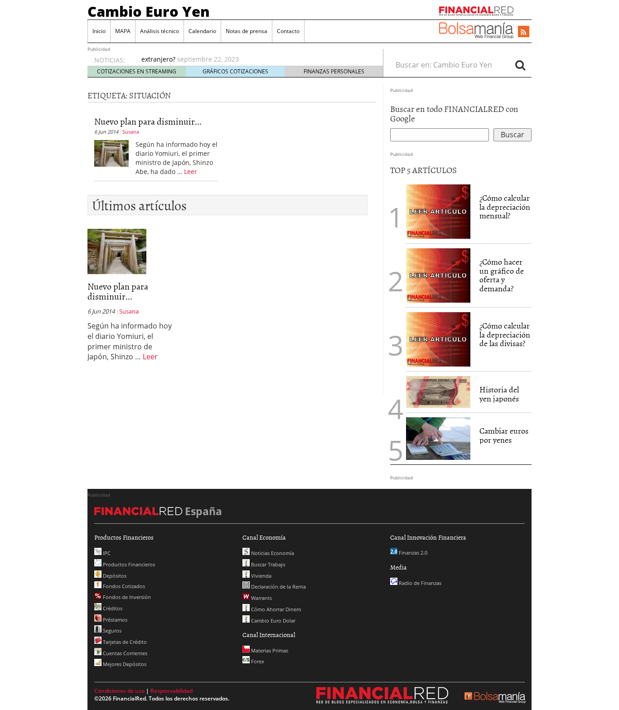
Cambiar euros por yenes (503, 435)
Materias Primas (269, 650)
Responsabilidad (171, 691)
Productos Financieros (128, 564)
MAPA (123, 31)
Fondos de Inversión (126, 597)
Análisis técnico (159, 31)
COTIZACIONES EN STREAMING (136, 71)
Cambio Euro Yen (148, 11)
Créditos (112, 608)
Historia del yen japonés (499, 394)
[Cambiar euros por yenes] (438, 438)
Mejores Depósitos (124, 664)
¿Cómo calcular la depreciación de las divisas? (504, 334)
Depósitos (114, 575)
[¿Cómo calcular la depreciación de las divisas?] (438, 338)
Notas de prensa (246, 31)
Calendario (202, 31)
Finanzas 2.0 (412, 552)
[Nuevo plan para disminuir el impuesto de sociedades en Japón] (111, 153)
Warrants (261, 597)
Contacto (288, 31)
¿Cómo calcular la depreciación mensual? (504, 207)
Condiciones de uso (119, 691)
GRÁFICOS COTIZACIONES (235, 71)
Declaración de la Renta (278, 586)
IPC (106, 553)
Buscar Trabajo (267, 564)
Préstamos (114, 619)
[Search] (520, 64)
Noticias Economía (272, 553)
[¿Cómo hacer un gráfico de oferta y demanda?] (438, 275)
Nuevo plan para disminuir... (148, 121)
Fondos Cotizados (123, 586)
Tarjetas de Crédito (124, 641)
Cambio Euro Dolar (272, 620)
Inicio (99, 31)
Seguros (111, 630)
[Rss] (524, 32)
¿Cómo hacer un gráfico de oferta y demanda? (501, 275)
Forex (257, 661)
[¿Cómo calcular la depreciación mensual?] (438, 211)
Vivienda (260, 575)
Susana (130, 131)
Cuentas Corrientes (124, 653)
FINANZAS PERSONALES (334, 71)
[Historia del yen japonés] (438, 391)
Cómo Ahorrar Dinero (275, 609)
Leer (190, 171)
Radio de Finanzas (419, 583)
